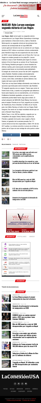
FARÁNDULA (35, 389)
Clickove (33, 398)
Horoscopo (27, 276)
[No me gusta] (8, 139)
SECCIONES (13, 391)
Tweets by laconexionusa (10, 287)
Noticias (22, 144)
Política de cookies (28, 400)
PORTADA (5, 389)
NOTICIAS (12, 389)
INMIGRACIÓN (20, 389)
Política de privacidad (14, 400)
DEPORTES (27, 389)
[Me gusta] (3, 139)
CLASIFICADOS (21, 391)
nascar (15, 144)
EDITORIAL (29, 391)
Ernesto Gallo (9, 33)
